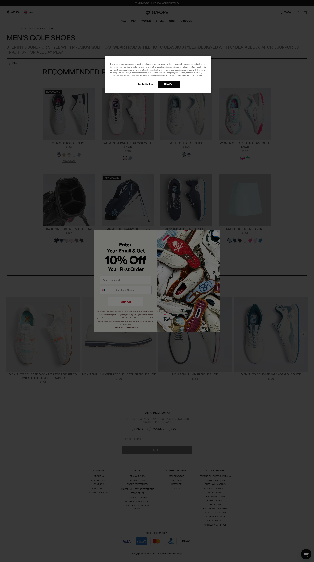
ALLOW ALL (169, 84)
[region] (158, 74)
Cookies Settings (145, 84)
